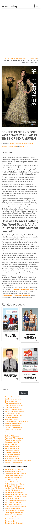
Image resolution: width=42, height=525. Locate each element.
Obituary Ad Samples (12, 436)
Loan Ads (8, 434)
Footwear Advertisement (13, 452)
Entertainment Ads (11, 401)
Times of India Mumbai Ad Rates (23, 289)
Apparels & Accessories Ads (14, 397)
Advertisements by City (20, 58)
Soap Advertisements (12, 456)
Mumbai (34, 58)
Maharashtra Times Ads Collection (16, 496)
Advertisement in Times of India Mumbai (16, 295)
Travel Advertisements (12, 446)
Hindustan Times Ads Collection (15, 500)
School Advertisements (12, 454)
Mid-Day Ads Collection (12, 490)
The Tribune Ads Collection (14, 478)
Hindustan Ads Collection (13, 502)
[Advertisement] (21, 32)
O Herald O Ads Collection (13, 486)
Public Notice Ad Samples (13, 415)
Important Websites (11, 517)
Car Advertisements (11, 417)
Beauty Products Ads (12, 419)
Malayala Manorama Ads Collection (16, 494)
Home (7, 58)
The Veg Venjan (10, 521)
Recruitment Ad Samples (13, 440)
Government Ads (10, 432)
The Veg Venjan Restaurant (14, 523)
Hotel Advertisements (12, 407)
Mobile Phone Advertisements (14, 411)
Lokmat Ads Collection (12, 498)
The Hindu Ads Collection (13, 472)
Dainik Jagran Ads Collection (14, 513)
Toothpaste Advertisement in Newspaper (18, 461)
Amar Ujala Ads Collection (13, 515)
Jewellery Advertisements (13, 409)
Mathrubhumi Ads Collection (14, 492)
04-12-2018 (24, 146)
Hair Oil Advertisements (12, 458)
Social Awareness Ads (12, 442)
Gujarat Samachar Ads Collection (16, 506)
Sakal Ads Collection (11, 480)
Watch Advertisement (12, 448)
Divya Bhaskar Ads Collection (14, 511)
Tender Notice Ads (11, 444)
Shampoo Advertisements (13, 463)
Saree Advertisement (12, 450)
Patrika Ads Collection (12, 482)
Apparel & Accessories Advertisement (21, 143)
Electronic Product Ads (12, 426)
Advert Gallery (9, 6)
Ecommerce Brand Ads (12, 413)
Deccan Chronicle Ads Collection (15, 474)
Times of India (12, 146)
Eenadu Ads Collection (12, 509)
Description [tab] (7, 152)
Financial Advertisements (13, 430)
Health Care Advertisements (14, 405)
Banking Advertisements (13, 399)
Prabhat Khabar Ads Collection (15, 484)
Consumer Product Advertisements (16, 421)
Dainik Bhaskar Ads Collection (14, 476)
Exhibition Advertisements (13, 428)
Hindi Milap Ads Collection (13, 504)
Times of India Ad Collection (14, 469)
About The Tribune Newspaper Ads (16, 519)
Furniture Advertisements (13, 403)
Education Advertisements (13, 424)
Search (5, 389)
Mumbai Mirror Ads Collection (14, 488)
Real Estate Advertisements (14, 438)
